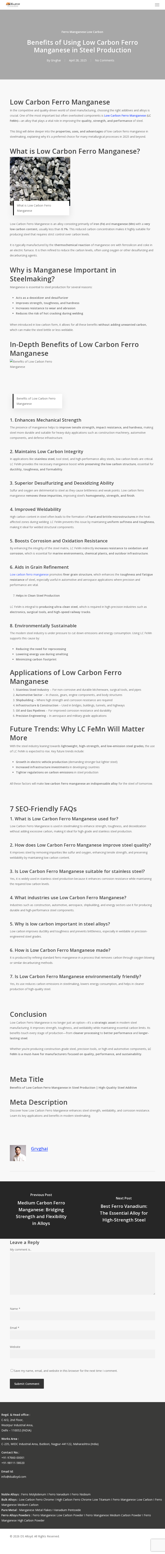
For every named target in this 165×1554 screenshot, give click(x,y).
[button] (157, 5)
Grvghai (56, 60)
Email (14, 1328)
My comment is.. (20, 1249)
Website (15, 1347)
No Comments (104, 60)
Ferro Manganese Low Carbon (82, 32)
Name (15, 1309)
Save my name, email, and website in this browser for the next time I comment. (66, 1371)
